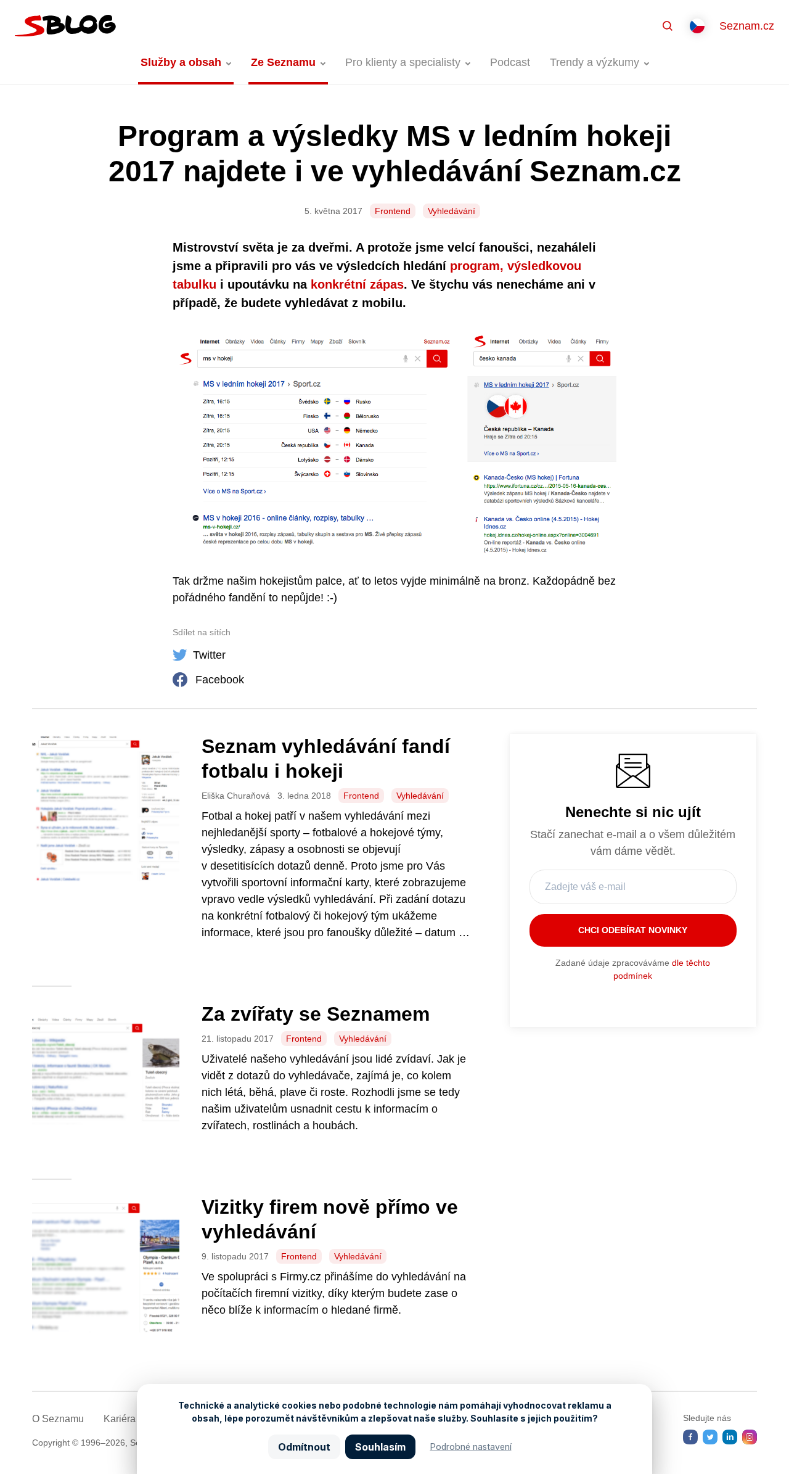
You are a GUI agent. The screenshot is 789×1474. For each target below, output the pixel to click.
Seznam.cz (746, 26)
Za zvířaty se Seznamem (316, 1014)
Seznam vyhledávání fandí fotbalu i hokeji (326, 758)
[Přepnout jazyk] (697, 26)
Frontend (393, 211)
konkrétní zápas (357, 284)
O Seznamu (58, 1419)
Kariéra (120, 1419)
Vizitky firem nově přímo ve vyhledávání (330, 1219)
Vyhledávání (451, 211)
